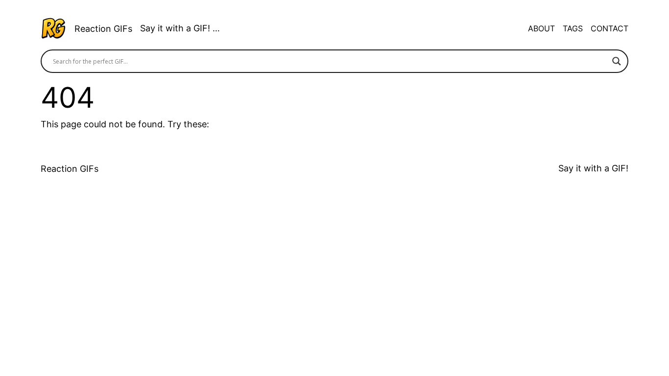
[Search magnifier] (616, 61)
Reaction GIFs (103, 29)
